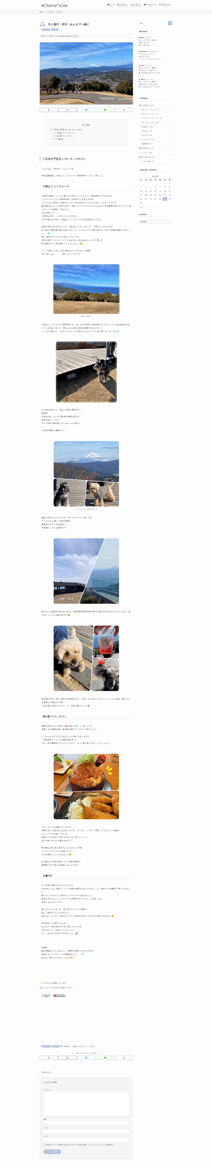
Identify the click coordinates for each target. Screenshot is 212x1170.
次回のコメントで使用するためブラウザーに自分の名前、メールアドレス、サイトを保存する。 (81, 1145)
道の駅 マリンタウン (65, 136)
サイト (45, 1136)
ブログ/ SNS (148, 161)
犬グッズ (147, 135)
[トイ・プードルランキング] (59, 996)
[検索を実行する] (170, 23)
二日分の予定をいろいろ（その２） (68, 129)
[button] (49, 110)
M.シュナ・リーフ (150, 114)
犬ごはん (147, 131)
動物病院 (147, 144)
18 (146, 195)
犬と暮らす (46, 29)
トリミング (148, 139)
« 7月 (141, 207)
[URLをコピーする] (124, 110)
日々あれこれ (148, 157)
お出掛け (54, 29)
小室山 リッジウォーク (66, 132)
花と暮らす (147, 148)
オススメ (92, 1046)
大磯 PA (60, 139)
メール (45, 1127)
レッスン (147, 152)
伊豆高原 (66, 1046)
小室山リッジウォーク (79, 1046)
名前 (45, 1119)
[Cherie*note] (54, 5)
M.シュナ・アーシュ (150, 110)
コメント (47, 1090)
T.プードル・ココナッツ (152, 118)
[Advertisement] (86, 1022)
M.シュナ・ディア (150, 122)
